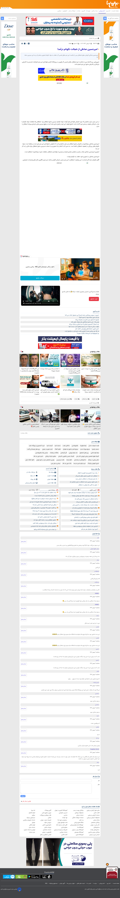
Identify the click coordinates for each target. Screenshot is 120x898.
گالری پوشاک (48, 810)
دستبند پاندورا (95, 449)
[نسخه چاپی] (22, 43)
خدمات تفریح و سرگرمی (29, 820)
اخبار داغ (74, 490)
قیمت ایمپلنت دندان (94, 446)
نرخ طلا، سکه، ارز (31, 472)
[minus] (24, 43)
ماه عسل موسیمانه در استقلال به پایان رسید (86, 479)
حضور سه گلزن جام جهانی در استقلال (88, 485)
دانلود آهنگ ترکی (30, 460)
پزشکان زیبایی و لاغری (94, 832)
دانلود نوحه (69, 460)
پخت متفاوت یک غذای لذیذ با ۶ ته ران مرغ (45, 493)
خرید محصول (93, 299)
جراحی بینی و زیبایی (94, 835)
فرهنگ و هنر (72, 11)
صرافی (33, 815)
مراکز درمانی (96, 820)
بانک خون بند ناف (67, 463)
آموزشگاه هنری (79, 835)
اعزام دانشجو (32, 813)
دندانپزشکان (97, 827)
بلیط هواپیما (83, 446)
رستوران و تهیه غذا (62, 820)
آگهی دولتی (62, 883)
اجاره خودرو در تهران (47, 449)
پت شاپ (81, 820)
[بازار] (21, 877)
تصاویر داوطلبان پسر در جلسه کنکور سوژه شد (44, 520)
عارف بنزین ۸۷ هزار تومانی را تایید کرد (47, 517)
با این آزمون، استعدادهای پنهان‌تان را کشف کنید (87, 329)
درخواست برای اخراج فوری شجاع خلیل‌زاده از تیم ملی (43, 502)
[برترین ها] (112, 4)
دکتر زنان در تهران (95, 825)
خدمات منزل (32, 827)
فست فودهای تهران (62, 823)
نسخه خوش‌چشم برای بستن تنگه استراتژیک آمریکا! (84, 514)
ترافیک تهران (50, 479)
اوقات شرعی (51, 483)
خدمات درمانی (79, 815)
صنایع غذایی (64, 827)
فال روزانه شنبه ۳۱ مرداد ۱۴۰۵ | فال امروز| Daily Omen (84, 511)
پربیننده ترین (51, 489)
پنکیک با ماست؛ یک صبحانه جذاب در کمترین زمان (85, 505)
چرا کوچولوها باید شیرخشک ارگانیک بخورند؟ (88, 333)
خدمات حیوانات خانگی (77, 818)
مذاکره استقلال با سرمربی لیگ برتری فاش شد (86, 499)
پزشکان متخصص (95, 823)
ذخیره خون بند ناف (38, 456)
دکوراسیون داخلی (46, 825)
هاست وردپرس (60, 460)
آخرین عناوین (93, 490)
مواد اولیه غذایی (95, 453)
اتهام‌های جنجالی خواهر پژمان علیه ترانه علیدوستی (43, 526)
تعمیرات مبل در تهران (45, 820)
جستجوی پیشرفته (53, 883)
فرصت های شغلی (81, 883)
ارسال (23, 796)
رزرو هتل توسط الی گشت (33, 449)
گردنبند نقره (49, 446)
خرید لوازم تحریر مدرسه (80, 463)
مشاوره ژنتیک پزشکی (50, 456)
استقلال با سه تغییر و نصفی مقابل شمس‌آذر (86, 476)
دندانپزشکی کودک (95, 830)
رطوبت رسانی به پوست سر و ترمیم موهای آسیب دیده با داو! (84, 327)
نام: (99, 781)
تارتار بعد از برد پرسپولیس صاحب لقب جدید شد (44, 514)
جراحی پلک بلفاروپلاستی (41, 453)
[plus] (28, 43)
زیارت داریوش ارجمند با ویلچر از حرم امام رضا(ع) (44, 499)
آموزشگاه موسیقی (78, 832)
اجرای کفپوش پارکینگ (93, 463)
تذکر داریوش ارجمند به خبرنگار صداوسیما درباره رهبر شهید (82, 493)
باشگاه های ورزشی (78, 823)
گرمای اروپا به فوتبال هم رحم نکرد (89, 529)
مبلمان (49, 818)
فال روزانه (33, 479)
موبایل (33, 823)
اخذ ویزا (33, 810)
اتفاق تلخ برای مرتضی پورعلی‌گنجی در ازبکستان (86, 517)
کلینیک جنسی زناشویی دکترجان (66, 456)
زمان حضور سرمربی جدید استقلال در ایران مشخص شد (83, 482)
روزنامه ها (51, 472)
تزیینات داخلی (47, 827)
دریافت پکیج (40, 278)
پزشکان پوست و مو (78, 810)
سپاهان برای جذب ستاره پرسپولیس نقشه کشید (45, 523)
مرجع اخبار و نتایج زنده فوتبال (70, 449)
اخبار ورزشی (102, 11)
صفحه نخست (115, 11)
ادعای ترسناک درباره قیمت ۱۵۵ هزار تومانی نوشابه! (84, 496)
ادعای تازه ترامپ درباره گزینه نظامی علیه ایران (86, 523)
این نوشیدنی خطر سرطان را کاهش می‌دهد (87, 502)
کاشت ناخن (97, 813)
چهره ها (88, 11)
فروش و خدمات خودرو (29, 830)
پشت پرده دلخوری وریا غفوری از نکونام (87, 473)
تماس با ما (89, 883)
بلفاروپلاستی (75, 446)
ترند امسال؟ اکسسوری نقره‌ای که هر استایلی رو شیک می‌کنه (84, 324)
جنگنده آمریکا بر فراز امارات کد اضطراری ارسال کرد (84, 508)
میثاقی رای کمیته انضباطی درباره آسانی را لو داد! (45, 505)
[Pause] (62, 279)
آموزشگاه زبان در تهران (77, 830)
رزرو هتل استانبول (84, 453)
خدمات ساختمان (47, 830)
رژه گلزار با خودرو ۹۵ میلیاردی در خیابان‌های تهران (43, 508)
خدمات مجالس (63, 832)
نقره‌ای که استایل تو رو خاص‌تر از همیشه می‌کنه (87, 320)
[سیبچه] (46, 877)
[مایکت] (9, 877)
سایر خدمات (32, 832)
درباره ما (95, 883)
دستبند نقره (57, 446)
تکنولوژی (65, 11)
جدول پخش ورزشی (30, 483)
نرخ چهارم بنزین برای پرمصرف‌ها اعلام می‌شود (45, 529)
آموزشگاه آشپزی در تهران (61, 810)
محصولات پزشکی (79, 813)
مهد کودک (64, 818)
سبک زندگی (95, 11)
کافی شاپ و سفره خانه (61, 825)
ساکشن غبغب (66, 446)
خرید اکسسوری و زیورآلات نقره (37, 446)
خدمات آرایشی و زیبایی (94, 815)
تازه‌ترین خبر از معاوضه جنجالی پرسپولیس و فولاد (85, 526)
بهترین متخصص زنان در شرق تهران (45, 460)
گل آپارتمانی (64, 453)
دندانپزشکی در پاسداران (80, 460)
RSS (46, 883)
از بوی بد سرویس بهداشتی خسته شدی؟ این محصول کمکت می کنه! (82, 315)
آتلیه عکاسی (64, 835)
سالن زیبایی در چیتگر (93, 460)
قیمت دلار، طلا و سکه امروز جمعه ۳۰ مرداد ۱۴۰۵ (45, 511)
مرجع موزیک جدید (85, 449)
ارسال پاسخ (23, 541)
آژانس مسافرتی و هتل (45, 835)
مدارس (65, 815)
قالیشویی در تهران (46, 832)
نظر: (99, 785)
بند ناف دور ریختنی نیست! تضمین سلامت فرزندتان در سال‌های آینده (82, 331)
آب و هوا (32, 476)
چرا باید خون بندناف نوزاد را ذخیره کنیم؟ (89, 317)
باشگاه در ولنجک (54, 453)
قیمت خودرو (51, 476)
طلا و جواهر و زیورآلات (45, 815)
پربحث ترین (32, 489)
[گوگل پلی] (33, 877)
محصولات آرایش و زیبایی (93, 818)
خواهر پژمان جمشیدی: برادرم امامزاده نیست (45, 496)
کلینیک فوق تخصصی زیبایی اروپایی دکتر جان (87, 456)
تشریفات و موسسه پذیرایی (60, 830)
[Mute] (65, 279)
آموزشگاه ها (80, 827)
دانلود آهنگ (58, 449)
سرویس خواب (47, 823)
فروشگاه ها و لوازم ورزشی (76, 825)
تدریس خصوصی (63, 813)
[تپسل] (21, 256)
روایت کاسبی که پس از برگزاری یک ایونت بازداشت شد (84, 520)
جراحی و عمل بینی (55, 463)
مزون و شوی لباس (46, 813)
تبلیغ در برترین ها (71, 883)
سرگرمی (59, 11)
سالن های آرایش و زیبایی (93, 810)
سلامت (79, 11)
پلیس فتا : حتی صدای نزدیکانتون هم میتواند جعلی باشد (85, 322)
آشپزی (83, 11)
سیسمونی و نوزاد (31, 818)
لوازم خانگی (32, 825)
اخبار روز (108, 11)
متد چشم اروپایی (73, 453)
